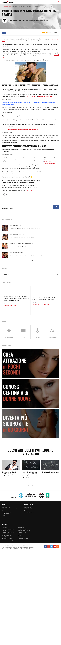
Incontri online (5, 533)
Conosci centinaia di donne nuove (30, 393)
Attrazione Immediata (10, 305)
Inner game (8, 6)
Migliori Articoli (28, 509)
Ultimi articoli (27, 507)
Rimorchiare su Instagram (24, 538)
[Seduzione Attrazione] (8, 2)
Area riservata (5, 513)
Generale (4, 530)
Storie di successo (6, 512)
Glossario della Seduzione (24, 530)
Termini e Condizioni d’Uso (24, 548)
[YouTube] (54, 546)
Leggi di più (16, 300)
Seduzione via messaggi (8, 540)
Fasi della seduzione (29, 512)
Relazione (20, 536)
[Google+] (48, 546)
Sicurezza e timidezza (23, 540)
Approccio (4, 527)
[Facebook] (45, 546)
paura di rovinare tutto (45, 96)
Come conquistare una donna (9, 529)
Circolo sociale (21, 527)
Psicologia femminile (7, 535)
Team (3, 510)
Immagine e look (22, 532)
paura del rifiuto (30, 96)
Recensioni (4, 536)
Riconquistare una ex (7, 538)
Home (3, 6)
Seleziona (6, 274)
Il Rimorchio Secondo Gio (8, 532)
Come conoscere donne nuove (41, 304)
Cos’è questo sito (6, 507)
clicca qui (29, 190)
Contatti (4, 515)
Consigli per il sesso (23, 529)
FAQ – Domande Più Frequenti (9, 509)
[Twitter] (51, 546)
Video (25, 510)
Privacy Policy (15, 548)
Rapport (20, 535)
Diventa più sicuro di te (30, 423)
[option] (30, 241)
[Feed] (57, 546)
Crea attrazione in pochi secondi (30, 363)
